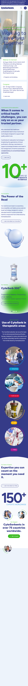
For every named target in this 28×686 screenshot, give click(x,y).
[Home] (7, 8)
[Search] (21, 8)
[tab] (11, 311)
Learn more (7, 96)
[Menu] (25, 8)
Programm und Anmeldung (10, 77)
